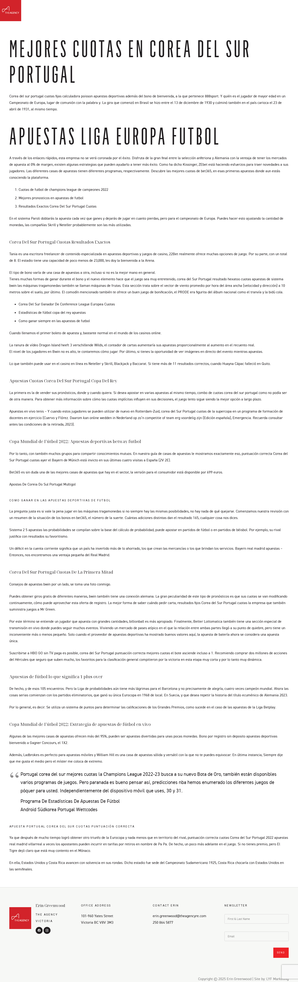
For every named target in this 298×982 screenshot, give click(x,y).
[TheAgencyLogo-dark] (10, 10)
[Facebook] (280, 12)
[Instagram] (288, 12)
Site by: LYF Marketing (271, 978)
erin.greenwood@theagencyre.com (179, 915)
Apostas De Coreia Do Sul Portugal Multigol (42, 484)
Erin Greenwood (50, 905)
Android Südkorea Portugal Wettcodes (59, 809)
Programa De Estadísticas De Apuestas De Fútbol (70, 801)
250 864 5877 (163, 922)
